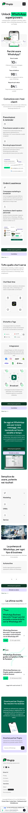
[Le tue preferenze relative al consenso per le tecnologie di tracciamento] (2, 810)
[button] (24, 4)
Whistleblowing (14, 803)
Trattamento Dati (21, 801)
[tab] (14, 495)
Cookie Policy (12, 801)
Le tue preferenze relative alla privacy (15, 808)
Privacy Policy (5, 801)
